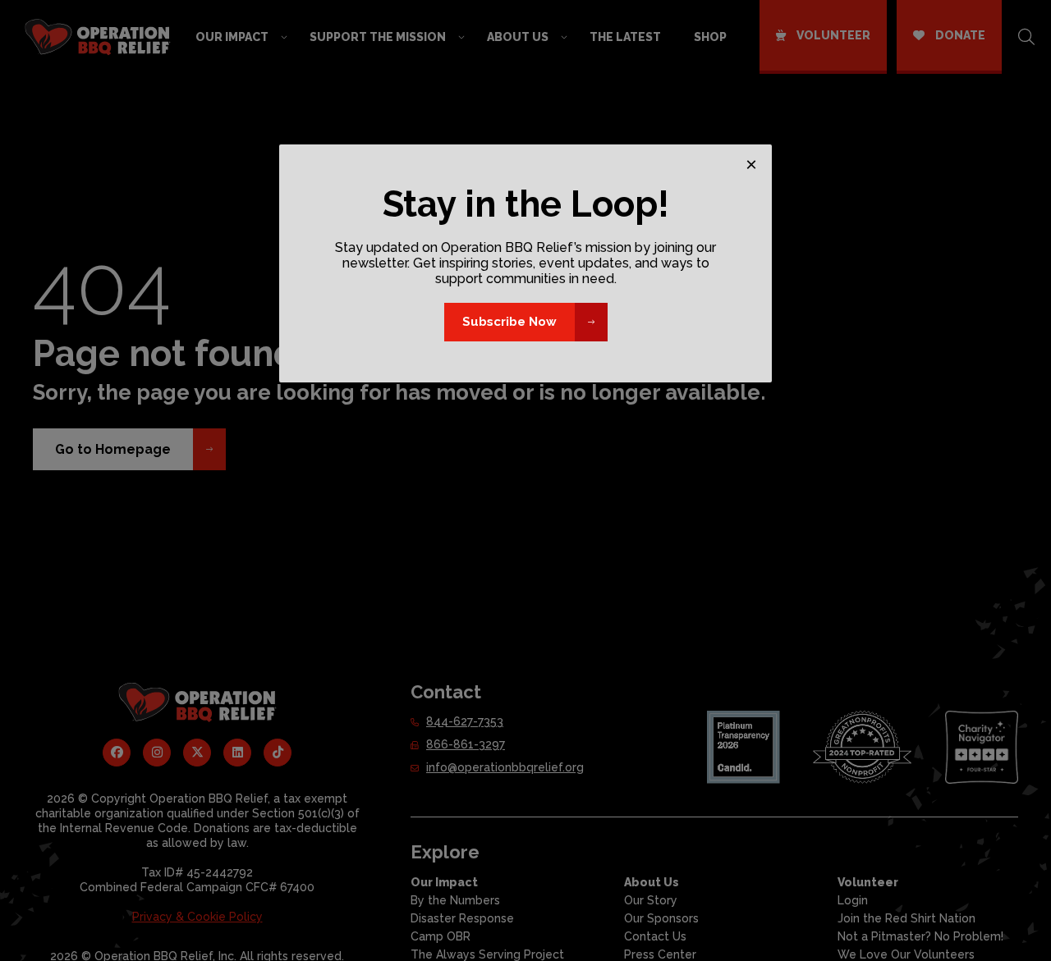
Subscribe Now (509, 321)
